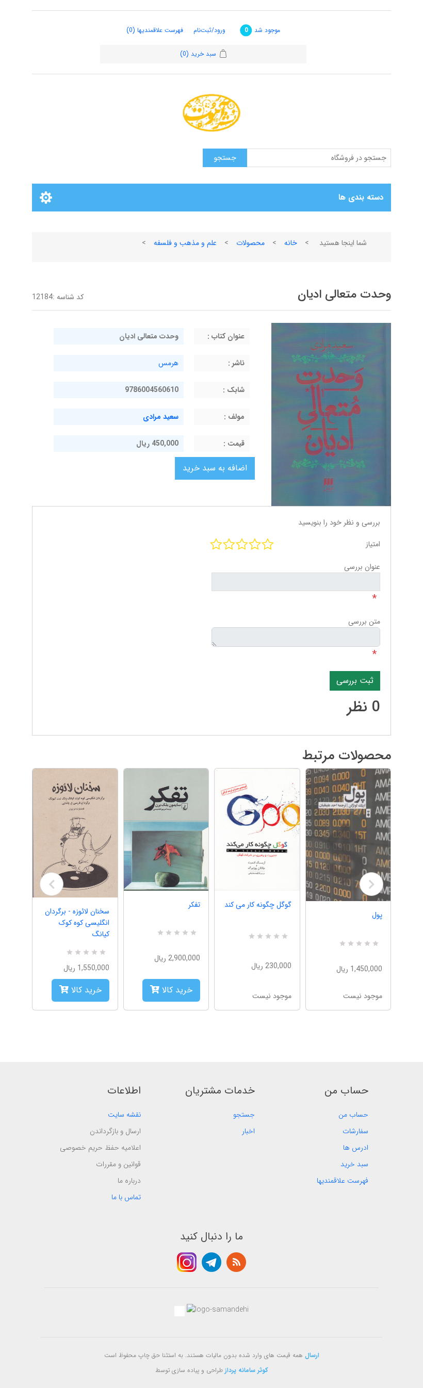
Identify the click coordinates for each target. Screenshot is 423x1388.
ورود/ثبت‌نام (209, 30)
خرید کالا (85, 990)
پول (377, 915)
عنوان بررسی (362, 567)
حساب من (353, 1114)
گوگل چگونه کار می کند (257, 904)
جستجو (244, 1114)
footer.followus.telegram (211, 1262)
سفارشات (355, 1131)
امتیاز (373, 544)
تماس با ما (126, 1197)
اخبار (248, 1131)
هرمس (168, 363)
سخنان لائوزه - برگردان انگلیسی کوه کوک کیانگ (77, 923)
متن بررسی (364, 621)
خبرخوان (236, 1262)
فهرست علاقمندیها (342, 1180)
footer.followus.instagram (187, 1262)
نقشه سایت (124, 1114)
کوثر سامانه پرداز (246, 1370)
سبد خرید (354, 1164)
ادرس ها (355, 1147)
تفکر (194, 904)
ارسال (312, 1355)
